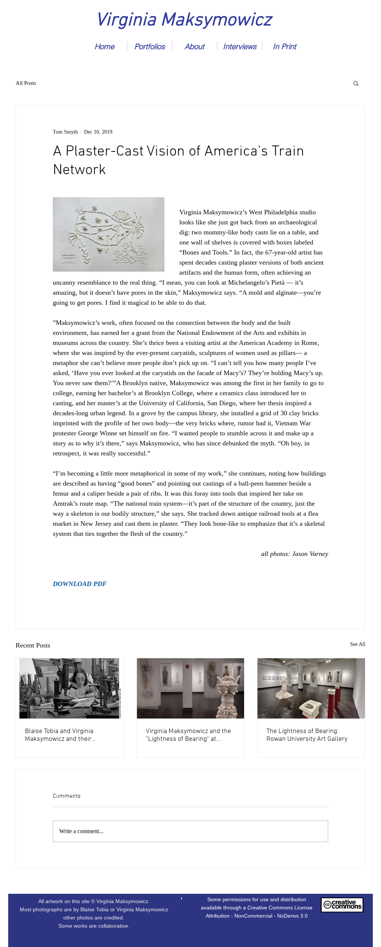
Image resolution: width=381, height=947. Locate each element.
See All (357, 644)
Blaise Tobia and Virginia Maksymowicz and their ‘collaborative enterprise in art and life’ (68, 735)
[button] (355, 83)
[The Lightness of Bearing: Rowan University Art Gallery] (311, 688)
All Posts (26, 83)
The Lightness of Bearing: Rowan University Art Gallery (307, 735)
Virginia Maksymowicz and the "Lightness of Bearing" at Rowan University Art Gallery (188, 735)
